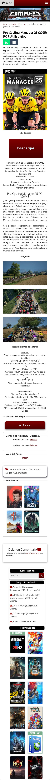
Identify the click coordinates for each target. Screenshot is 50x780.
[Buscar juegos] (41, 575)
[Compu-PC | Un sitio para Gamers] (25, 14)
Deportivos (22, 24)
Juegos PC (12, 24)
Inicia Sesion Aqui (32, 553)
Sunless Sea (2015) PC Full (24, 621)
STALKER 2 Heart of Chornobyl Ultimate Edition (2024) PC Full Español (25, 598)
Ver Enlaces (25, 425)
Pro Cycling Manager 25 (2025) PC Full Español (25, 34)
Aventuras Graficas (18, 469)
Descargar (25, 148)
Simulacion (21, 472)
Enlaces (33, 439)
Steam (25, 458)
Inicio (8, 3)
